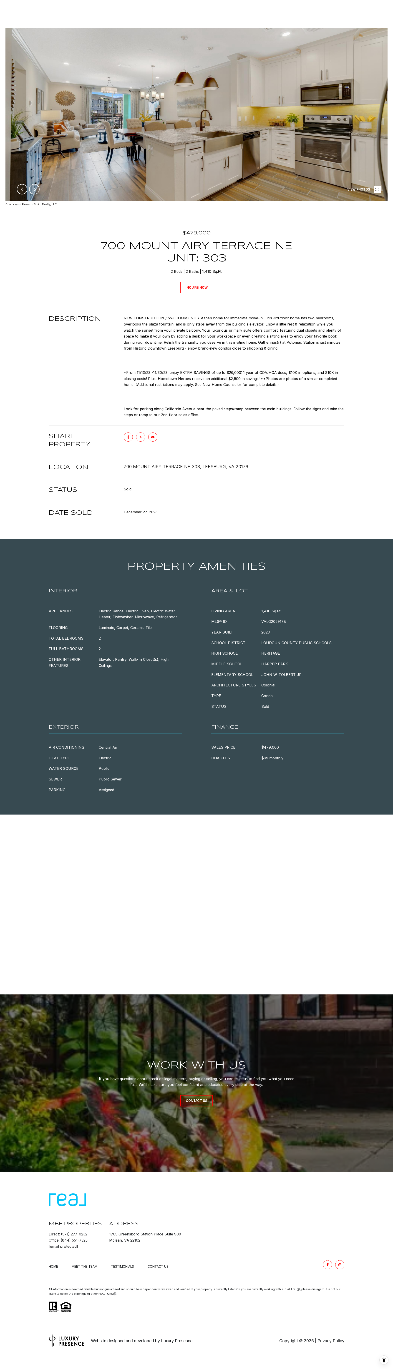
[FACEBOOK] (327, 1264)
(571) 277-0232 (74, 1234)
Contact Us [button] (196, 1101)
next (34, 189)
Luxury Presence (176, 1340)
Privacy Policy (330, 1340)
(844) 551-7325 (74, 1240)
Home (53, 1266)
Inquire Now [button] (197, 287)
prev (22, 189)
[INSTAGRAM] (339, 1264)
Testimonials (122, 1266)
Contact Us (158, 1266)
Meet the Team (84, 1266)
